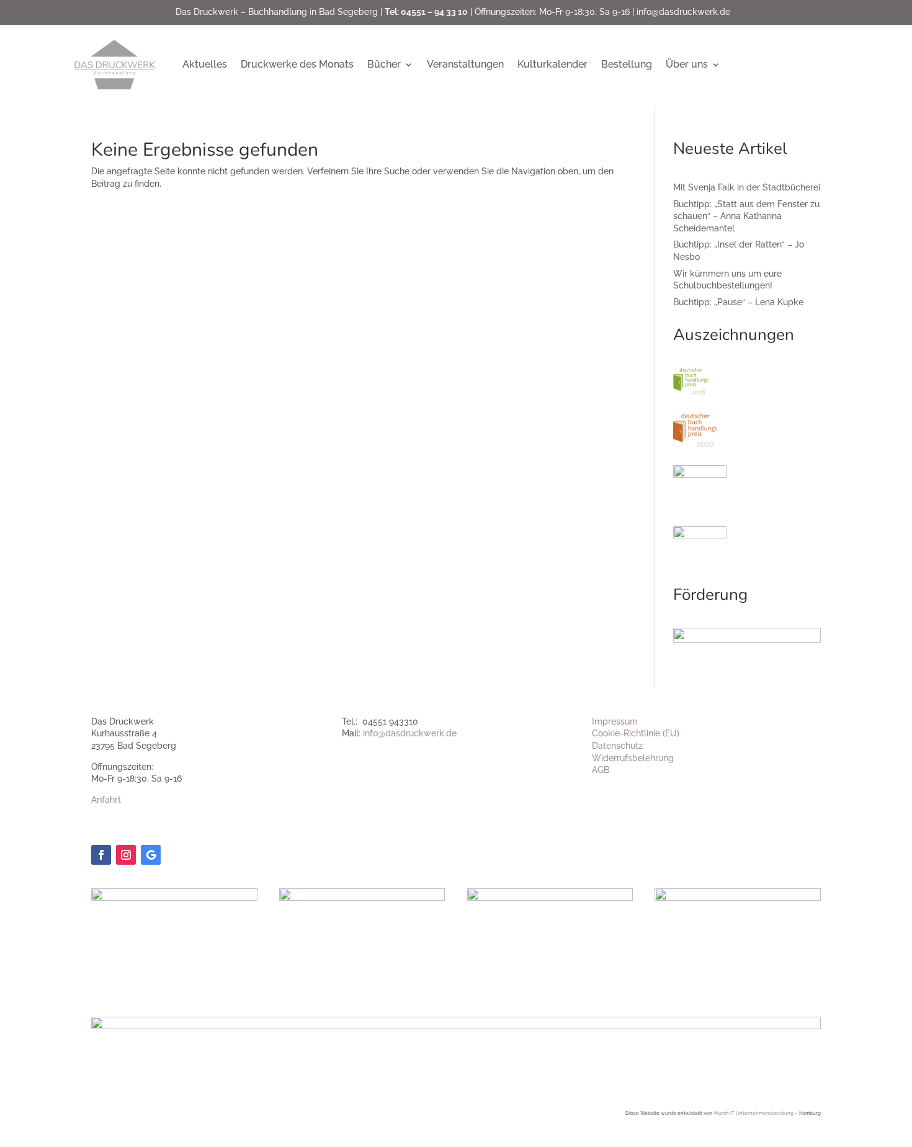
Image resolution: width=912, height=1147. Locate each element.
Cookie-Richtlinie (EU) (635, 733)
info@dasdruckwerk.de (683, 12)
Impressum (615, 721)
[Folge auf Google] (151, 855)
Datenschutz (617, 746)
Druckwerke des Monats (297, 64)
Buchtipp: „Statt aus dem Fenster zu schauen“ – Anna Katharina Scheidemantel (746, 216)
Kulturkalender (552, 64)
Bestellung (626, 64)
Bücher (384, 64)
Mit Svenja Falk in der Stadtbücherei (746, 187)
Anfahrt (106, 800)
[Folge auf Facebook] (101, 855)
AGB (600, 770)
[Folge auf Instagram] (126, 855)
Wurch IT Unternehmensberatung (753, 1113)
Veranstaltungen (465, 64)
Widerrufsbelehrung (633, 758)
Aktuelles (204, 64)
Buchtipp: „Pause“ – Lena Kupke (738, 302)
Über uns (687, 64)
